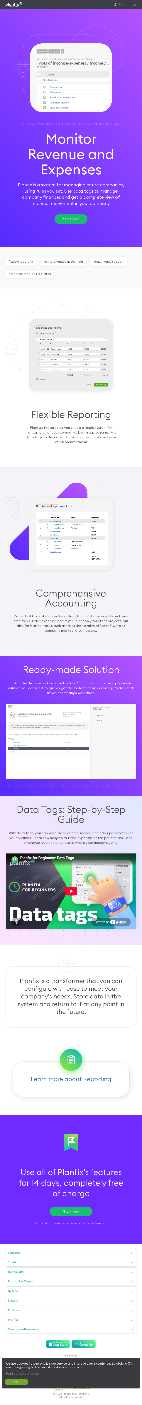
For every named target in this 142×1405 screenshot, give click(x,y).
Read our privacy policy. (22, 1374)
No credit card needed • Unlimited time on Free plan (71, 1223)
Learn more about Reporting (71, 1079)
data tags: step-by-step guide (30, 273)
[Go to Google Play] (84, 1344)
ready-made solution (108, 261)
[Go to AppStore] (58, 1344)
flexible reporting (21, 261)
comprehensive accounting (63, 261)
